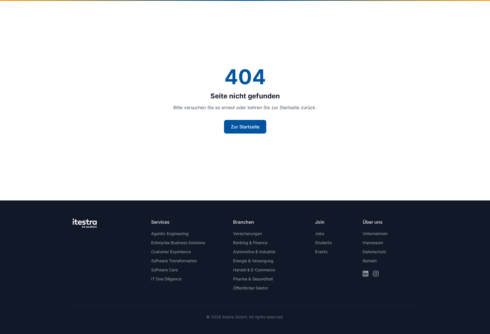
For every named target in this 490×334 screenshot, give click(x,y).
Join (349, 11)
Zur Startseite (245, 127)
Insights (288, 11)
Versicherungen (247, 233)
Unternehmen (321, 11)
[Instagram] (376, 273)
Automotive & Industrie (254, 251)
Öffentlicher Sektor (250, 288)
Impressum (373, 242)
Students (323, 242)
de (377, 11)
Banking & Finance (250, 242)
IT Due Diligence (166, 278)
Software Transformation (174, 260)
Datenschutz (374, 251)
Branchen (221, 11)
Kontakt (403, 11)
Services (256, 11)
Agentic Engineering (170, 233)
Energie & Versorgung (253, 260)
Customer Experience (171, 251)
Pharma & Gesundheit (253, 278)
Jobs (319, 233)
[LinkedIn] (365, 273)
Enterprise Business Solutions (178, 242)
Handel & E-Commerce (254, 269)
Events (321, 251)
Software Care (164, 269)
